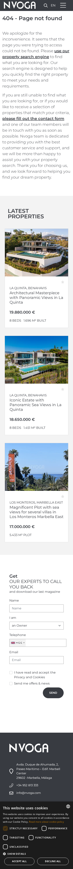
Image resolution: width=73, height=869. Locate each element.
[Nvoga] (18, 5)
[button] (36, 853)
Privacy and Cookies (29, 677)
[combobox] (18, 643)
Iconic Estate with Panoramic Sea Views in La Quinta (36, 405)
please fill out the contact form (33, 118)
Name (14, 600)
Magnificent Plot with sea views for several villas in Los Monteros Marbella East (36, 512)
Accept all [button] (19, 861)
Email (13, 652)
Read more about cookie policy (46, 821)
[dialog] (36, 835)
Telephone (17, 635)
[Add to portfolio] (64, 280)
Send (53, 692)
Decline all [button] (53, 861)
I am (12, 618)
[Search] (45, 5)
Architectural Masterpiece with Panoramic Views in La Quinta (36, 298)
